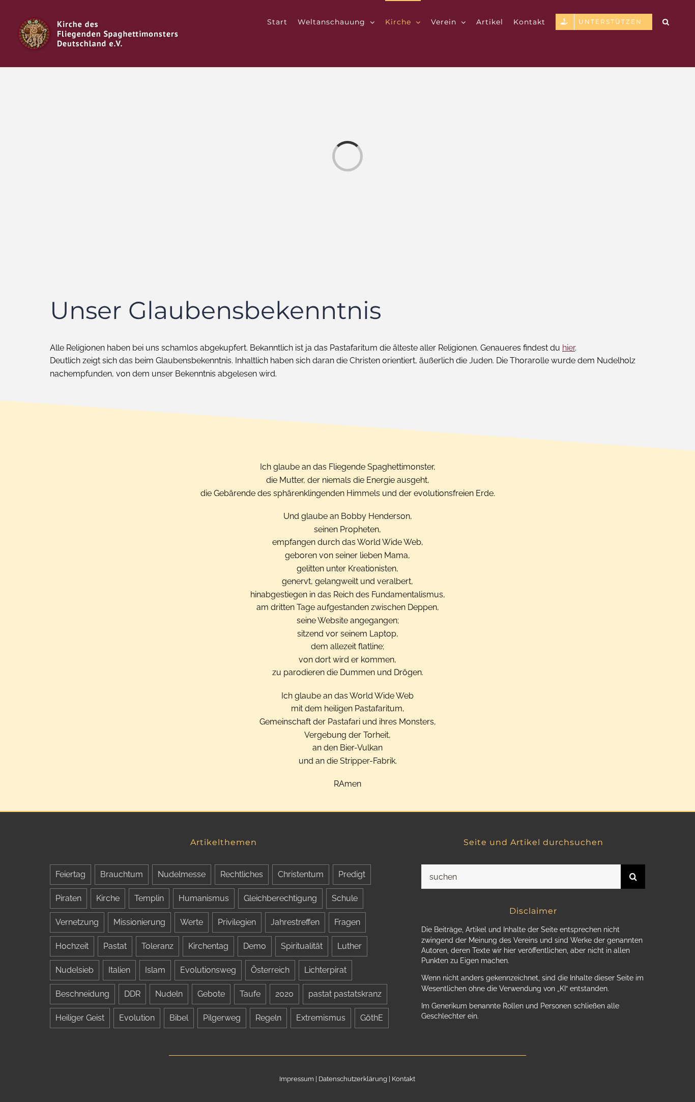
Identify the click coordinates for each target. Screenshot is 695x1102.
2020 (284, 994)
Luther (349, 946)
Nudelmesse (182, 874)
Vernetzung (77, 922)
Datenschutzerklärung (352, 1079)
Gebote (211, 994)
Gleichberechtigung (280, 898)
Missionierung (139, 922)
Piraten (68, 898)
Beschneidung (82, 994)
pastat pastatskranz (345, 994)
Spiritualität (302, 946)
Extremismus (320, 1018)
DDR (132, 994)
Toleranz (157, 946)
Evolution (137, 1018)
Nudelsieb (74, 970)
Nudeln (169, 994)
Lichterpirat (325, 970)
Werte (191, 922)
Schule (345, 898)
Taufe (250, 994)
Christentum (301, 874)
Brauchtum (121, 874)
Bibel (178, 1018)
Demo (254, 946)
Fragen (347, 922)
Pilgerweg (222, 1018)
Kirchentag (208, 946)
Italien (119, 970)
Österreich (270, 970)
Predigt (351, 874)
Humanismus (204, 898)
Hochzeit (72, 946)
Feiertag (70, 874)
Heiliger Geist (79, 1018)
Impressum (296, 1079)
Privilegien (237, 922)
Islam (155, 970)
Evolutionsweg (208, 970)
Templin (149, 898)
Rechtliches (241, 874)
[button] (666, 21)
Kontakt (403, 1079)
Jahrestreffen (295, 922)
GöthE (371, 1018)
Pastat (115, 946)
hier (568, 348)
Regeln (268, 1018)
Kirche (108, 898)
